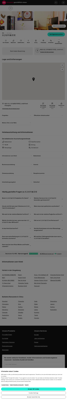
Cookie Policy (5, 385)
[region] (33, 384)
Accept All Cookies (33, 389)
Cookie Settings (33, 393)
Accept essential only (33, 397)
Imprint (27, 385)
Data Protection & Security (17, 385)
